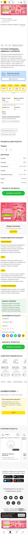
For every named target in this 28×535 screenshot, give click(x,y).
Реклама (21, 25)
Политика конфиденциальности (16, 508)
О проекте (6, 508)
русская (4, 113)
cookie (11, 516)
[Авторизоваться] (24, 2)
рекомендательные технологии (7, 516)
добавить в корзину (13, 193)
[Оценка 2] (5, 329)
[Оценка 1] (3, 329)
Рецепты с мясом (18, 382)
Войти (13, 412)
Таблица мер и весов (7, 134)
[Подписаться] (17, 434)
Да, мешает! (13, 231)
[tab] (4, 532)
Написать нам (14, 518)
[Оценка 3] (8, 329)
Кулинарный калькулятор (8, 130)
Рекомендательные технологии (12, 512)
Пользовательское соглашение (10, 510)
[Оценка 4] (10, 329)
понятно (21, 515)
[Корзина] (21, 2)
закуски (9, 382)
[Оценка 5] (13, 329)
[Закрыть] (25, 508)
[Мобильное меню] (1, 2)
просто (3, 382)
